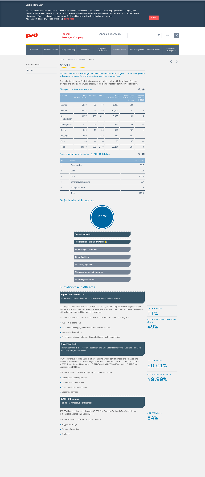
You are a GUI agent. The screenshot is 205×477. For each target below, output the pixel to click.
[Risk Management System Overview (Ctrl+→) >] (176, 61)
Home (62, 59)
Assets (30, 70)
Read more (69, 19)
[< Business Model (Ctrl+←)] (171, 61)
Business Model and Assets (76, 59)
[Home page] (32, 35)
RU (167, 35)
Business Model (33, 64)
